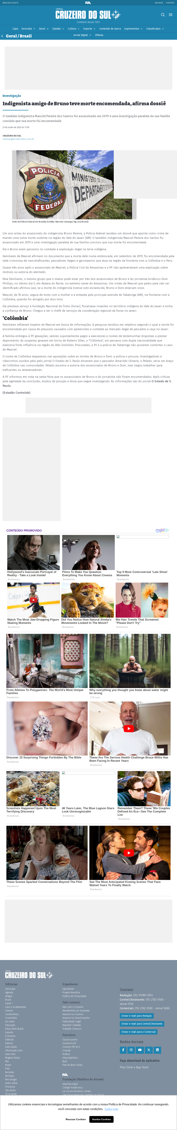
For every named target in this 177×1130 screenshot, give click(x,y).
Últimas (99, 35)
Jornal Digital (81, 35)
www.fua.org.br (70, 1084)
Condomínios (12, 1014)
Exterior (9, 1043)
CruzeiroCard (69, 1043)
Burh (64, 1061)
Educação (10, 1025)
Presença (10, 1086)
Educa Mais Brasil (14, 1028)
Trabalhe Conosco (71, 1028)
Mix (7, 1061)
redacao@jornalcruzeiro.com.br (18, 139)
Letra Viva (10, 1054)
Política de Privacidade (74, 996)
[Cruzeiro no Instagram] (131, 1050)
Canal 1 (9, 1003)
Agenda (9, 992)
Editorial (9, 1039)
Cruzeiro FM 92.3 (71, 1046)
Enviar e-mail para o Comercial (139, 1031)
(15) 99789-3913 (143, 995)
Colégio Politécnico (72, 1087)
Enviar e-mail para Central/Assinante (142, 1023)
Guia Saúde (11, 1046)
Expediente (68, 988)
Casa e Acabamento (15, 1007)
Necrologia (11, 1079)
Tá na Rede (11, 1094)
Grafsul (66, 1054)
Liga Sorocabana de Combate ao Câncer (83, 1094)
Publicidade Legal (71, 1021)
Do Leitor (10, 1021)
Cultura (72, 28)
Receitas (9, 1072)
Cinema (9, 1010)
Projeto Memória (71, 992)
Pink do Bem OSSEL (72, 1065)
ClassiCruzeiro (69, 1039)
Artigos (8, 996)
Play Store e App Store (134, 1067)
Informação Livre (14, 1050)
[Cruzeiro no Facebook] (123, 1050)
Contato (170, 3)
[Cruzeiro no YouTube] (140, 1050)
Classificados (153, 28)
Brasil (8, 999)
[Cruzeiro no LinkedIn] (157, 1050)
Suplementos (131, 28)
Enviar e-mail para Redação (137, 1015)
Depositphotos (70, 1057)
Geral (42, 28)
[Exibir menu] (170, 15)
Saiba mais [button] (111, 1109)
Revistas (9, 1075)
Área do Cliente (10, 3)
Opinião (56, 28)
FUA (65, 1075)
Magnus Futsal (12, 1057)
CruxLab (66, 1050)
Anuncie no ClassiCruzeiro (76, 1017)
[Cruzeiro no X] (149, 1050)
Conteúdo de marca (110, 28)
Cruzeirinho (11, 1017)
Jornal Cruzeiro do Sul (88, 14)
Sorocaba (26, 28)
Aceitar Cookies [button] (101, 1119)
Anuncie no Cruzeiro (72, 1014)
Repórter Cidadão (71, 1025)
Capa (15, 28)
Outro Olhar (11, 1083)
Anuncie (159, 3)
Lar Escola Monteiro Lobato (76, 1091)
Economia (10, 1036)
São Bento (10, 1090)
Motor (8, 1065)
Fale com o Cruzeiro (72, 1007)
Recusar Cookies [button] (76, 1119)
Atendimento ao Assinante (76, 1010)
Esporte (87, 28)
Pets (7, 1068)
